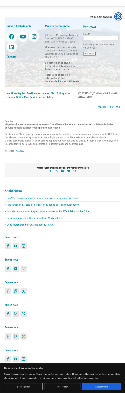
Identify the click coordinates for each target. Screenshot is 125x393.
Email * (86, 34)
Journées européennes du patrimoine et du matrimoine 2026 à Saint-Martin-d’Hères (49, 211)
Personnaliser (23, 386)
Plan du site (31, 97)
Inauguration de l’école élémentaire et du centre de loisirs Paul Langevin (43, 204)
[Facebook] (50, 171)
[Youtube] (23, 36)
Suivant (114, 106)
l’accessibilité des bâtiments (62, 81)
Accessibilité (46, 97)
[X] (56, 171)
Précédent (102, 106)
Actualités (20, 151)
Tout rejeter (62, 386)
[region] (62, 378)
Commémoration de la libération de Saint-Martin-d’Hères (35, 218)
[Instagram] (24, 246)
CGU (53, 93)
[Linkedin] (12, 47)
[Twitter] (24, 291)
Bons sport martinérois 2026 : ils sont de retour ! (30, 224)
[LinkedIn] (62, 171)
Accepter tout (101, 386)
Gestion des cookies (38, 93)
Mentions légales (16, 93)
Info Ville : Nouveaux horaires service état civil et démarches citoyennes (43, 198)
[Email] (74, 171)
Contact (11, 57)
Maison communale (57, 26)
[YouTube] (16, 246)
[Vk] (68, 171)
